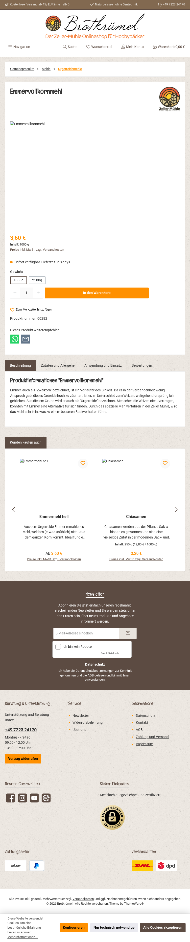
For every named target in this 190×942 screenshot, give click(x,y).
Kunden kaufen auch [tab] (26, 442)
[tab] (20, 366)
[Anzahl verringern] (15, 293)
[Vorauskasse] (15, 865)
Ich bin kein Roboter (78, 647)
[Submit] (128, 633)
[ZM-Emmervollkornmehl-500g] (95, 174)
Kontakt (142, 722)
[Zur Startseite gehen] (95, 26)
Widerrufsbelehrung (87, 722)
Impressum (144, 744)
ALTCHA (124, 653)
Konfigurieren (74, 927)
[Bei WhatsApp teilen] (14, 339)
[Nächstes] (176, 510)
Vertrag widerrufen (23, 759)
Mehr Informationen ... (22, 937)
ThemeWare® (134, 903)
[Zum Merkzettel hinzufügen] (83, 464)
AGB (91, 675)
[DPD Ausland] (166, 865)
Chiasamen (136, 516)
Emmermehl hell (54, 516)
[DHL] (142, 865)
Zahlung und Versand (152, 737)
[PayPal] (37, 865)
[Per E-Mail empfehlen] (25, 339)
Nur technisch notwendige (114, 927)
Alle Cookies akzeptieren (162, 927)
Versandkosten (83, 899)
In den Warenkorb (97, 293)
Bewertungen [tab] (142, 365)
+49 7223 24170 (21, 729)
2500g (37, 280)
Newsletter (80, 716)
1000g (19, 280)
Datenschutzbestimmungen (94, 671)
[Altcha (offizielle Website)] (126, 648)
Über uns (79, 730)
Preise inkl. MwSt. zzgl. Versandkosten (37, 249)
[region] (95, 174)
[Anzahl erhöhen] (38, 293)
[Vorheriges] (14, 510)
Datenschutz (145, 716)
